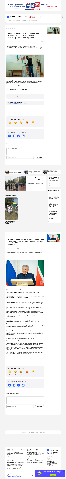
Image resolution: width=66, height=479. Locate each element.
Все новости (54, 220)
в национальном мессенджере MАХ (17, 103)
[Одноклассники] (14, 136)
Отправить (39, 157)
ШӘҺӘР (9, 20)
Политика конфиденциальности (14, 476)
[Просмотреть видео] (11, 209)
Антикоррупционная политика (14, 472)
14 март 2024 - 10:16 (10, 41)
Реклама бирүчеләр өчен (29, 20)
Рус (39, 17)
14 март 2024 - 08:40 (10, 248)
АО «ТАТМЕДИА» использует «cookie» (15, 473)
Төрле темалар (40, 432)
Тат (45, 17)
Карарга (53, 475)
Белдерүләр (16, 20)
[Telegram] (18, 136)
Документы (31, 432)
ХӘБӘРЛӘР (10, 28)
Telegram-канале (13, 96)
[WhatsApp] (23, 136)
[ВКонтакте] (9, 136)
